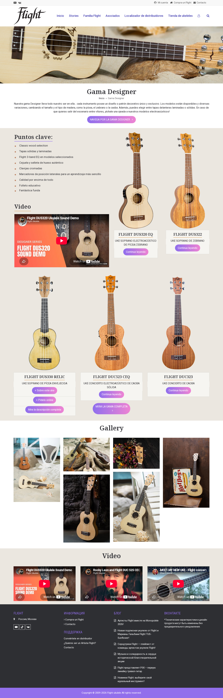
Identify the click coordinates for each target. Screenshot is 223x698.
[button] (208, 16)
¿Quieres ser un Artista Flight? (80, 643)
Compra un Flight (74, 619)
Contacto (70, 624)
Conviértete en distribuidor (78, 638)
